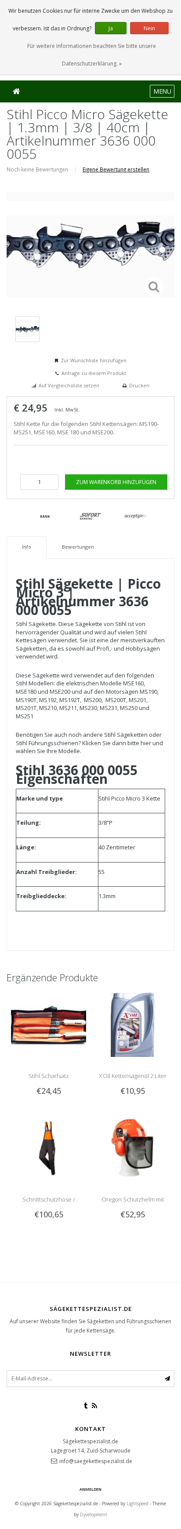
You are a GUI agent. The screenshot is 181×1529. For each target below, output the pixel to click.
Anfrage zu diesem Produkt (94, 373)
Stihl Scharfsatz (49, 1076)
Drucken (139, 385)
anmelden (90, 1489)
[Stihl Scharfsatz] (48, 1024)
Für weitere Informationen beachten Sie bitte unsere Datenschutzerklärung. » (91, 54)
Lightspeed (137, 1503)
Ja (111, 28)
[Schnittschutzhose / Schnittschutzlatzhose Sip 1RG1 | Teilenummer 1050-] (48, 1148)
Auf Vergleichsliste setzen (69, 385)
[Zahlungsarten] (45, 516)
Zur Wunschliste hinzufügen (94, 360)
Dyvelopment (93, 1514)
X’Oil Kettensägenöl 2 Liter (133, 1076)
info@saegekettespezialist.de (95, 1461)
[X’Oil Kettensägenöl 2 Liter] (132, 1024)
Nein (149, 28)
